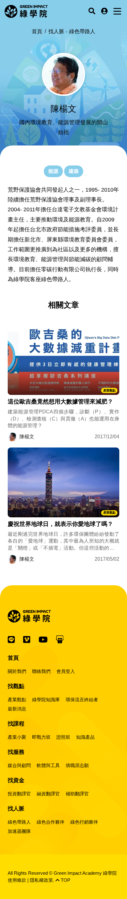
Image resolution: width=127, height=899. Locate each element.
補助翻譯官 (77, 793)
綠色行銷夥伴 (84, 822)
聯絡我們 (41, 671)
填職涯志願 (77, 765)
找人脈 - (71, 31)
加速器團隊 (19, 831)
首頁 (37, 31)
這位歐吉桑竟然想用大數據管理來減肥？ (60, 401)
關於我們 (17, 671)
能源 (53, 171)
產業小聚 (17, 737)
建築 (74, 171)
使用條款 (17, 880)
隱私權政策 (41, 880)
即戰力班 (41, 737)
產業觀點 (109, 390)
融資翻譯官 (48, 793)
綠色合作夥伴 (50, 822)
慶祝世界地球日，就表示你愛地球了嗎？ (60, 524)
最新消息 (17, 708)
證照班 (63, 737)
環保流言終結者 (82, 699)
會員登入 (65, 671)
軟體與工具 (48, 765)
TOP (64, 880)
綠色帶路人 (19, 822)
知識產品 (85, 737)
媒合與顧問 (19, 765)
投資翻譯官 (19, 793)
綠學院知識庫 (46, 699)
